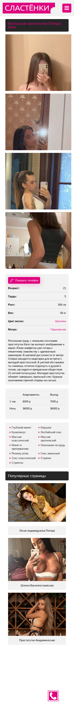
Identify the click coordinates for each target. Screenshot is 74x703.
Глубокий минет (21, 427)
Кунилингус (19, 432)
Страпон (46, 458)
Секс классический (24, 458)
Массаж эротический (48, 438)
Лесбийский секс (51, 432)
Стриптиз (17, 462)
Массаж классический (20, 438)
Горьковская (58, 329)
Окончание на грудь (53, 445)
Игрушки (46, 427)
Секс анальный (50, 453)
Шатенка (60, 321)
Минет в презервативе (20, 447)
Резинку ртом (20, 453)
